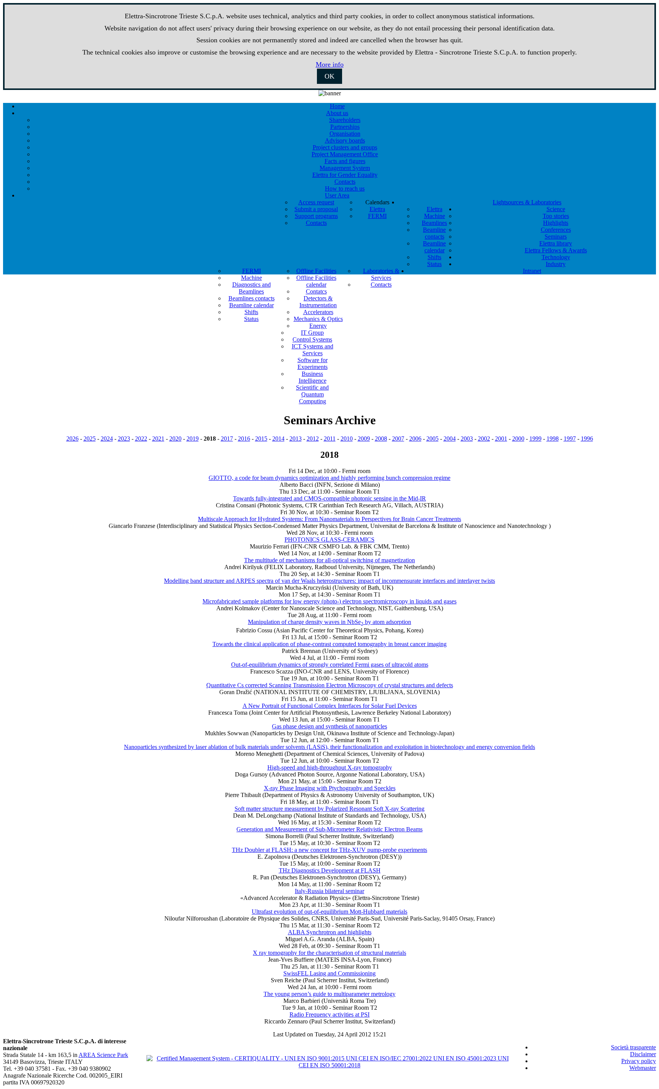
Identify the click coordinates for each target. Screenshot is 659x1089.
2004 (450, 438)
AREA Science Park (103, 1055)
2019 (192, 438)
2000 (518, 438)
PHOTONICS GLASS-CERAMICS (329, 539)
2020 (175, 438)
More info (330, 64)
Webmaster (642, 1068)
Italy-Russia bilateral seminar (329, 891)
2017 (227, 438)
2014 (278, 438)
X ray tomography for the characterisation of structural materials (329, 952)
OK (329, 76)
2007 (398, 438)
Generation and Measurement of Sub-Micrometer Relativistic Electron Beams (329, 829)
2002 (484, 438)
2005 (432, 438)
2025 (90, 438)
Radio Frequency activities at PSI (329, 1014)
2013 (295, 438)
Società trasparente (633, 1047)
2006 (415, 438)
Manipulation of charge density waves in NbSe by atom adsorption (329, 622)
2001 (501, 438)
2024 (107, 438)
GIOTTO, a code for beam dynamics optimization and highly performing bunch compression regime (329, 478)
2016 (244, 438)
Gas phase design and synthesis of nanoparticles (329, 726)
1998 (552, 438)
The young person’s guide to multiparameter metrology (329, 994)
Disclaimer (643, 1054)
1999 (535, 438)
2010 (347, 438)
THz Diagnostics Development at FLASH (330, 870)
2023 (124, 438)
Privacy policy (638, 1061)
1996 (587, 438)
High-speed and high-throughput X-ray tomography (329, 767)
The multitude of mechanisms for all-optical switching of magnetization (329, 560)
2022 (141, 438)
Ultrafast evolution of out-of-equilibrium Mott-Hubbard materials (329, 911)
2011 (330, 438)
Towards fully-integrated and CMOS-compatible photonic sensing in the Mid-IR (329, 498)
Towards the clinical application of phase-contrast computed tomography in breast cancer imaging (329, 644)
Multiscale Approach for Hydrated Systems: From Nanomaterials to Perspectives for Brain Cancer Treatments (329, 519)
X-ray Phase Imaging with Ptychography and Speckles (329, 788)
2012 (313, 438)
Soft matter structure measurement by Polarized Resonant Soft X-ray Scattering (329, 808)
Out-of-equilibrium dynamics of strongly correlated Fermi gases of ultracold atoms (329, 664)
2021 (158, 438)
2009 (364, 438)
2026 (72, 438)
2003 (467, 438)
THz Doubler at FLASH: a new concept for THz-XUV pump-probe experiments (329, 850)
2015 (261, 438)
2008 (381, 438)
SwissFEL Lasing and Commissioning (329, 973)
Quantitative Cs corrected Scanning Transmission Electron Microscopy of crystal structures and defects (329, 685)
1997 (570, 438)
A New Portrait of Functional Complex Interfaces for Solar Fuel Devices (330, 705)
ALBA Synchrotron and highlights (329, 932)
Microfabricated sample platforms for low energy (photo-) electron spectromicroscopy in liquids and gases (329, 601)
